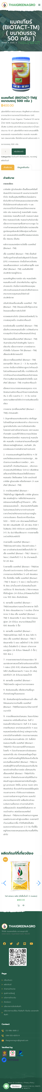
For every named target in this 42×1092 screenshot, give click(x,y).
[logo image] (18, 5)
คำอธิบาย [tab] (8, 167)
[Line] (24, 943)
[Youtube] (31, 943)
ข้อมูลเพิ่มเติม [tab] (23, 167)
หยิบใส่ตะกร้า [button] (18, 905)
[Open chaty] (6, 1086)
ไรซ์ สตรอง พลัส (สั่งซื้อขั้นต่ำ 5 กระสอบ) (21, 896)
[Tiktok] (18, 943)
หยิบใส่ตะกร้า (19, 151)
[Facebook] (4, 943)
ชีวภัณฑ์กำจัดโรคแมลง (20, 156)
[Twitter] (11, 943)
